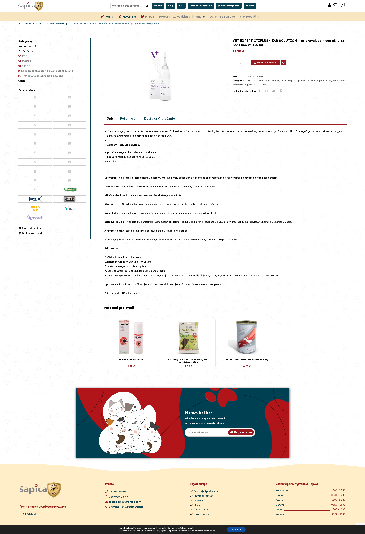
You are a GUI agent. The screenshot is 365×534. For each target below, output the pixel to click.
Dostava (198, 500)
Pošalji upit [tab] (129, 118)
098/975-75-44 (119, 496)
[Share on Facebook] (259, 91)
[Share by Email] (274, 91)
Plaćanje (198, 505)
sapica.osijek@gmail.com (125, 501)
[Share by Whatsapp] (266, 91)
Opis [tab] (110, 118)
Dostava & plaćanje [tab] (159, 118)
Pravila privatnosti (203, 495)
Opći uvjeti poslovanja (206, 491)
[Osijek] (31, 6)
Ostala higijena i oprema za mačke (298, 80)
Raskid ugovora (202, 514)
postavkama (209, 531)
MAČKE (275, 80)
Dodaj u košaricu (267, 62)
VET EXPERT (260, 84)
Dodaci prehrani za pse (259, 80)
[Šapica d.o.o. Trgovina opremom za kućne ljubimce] (19, 24)
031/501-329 (117, 491)
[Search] (147, 5)
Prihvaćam (236, 529)
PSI (334, 80)
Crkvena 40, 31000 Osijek (126, 506)
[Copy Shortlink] (281, 91)
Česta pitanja (201, 509)
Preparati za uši (323, 80)
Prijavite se (243, 432)
